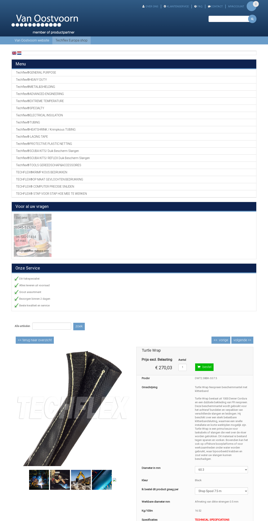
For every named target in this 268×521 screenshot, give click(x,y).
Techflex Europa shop (71, 40)
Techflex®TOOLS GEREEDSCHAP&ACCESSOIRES (48, 165)
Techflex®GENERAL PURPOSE (36, 72)
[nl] (19, 53)
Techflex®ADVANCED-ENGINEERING (40, 94)
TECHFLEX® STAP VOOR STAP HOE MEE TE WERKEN (51, 193)
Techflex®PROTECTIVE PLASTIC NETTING (44, 143)
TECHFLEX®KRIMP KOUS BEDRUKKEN (41, 172)
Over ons (152, 6)
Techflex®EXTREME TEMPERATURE (40, 101)
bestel (206, 367)
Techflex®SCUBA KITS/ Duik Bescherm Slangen (47, 151)
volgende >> (242, 340)
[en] (14, 53)
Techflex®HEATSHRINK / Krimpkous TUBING (46, 129)
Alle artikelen (22, 326)
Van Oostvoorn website (32, 40)
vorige (223, 340)
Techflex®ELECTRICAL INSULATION (39, 115)
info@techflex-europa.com (32, 250)
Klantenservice (178, 6)
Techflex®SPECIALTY (30, 108)
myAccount (236, 6)
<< (35, 340)
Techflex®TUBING (28, 122)
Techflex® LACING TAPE (32, 136)
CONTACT (217, 6)
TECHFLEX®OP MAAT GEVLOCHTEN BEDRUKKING (49, 179)
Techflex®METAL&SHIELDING (35, 86)
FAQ (199, 6)
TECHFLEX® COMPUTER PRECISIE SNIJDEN (45, 186)
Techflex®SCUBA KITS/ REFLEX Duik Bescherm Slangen (53, 158)
